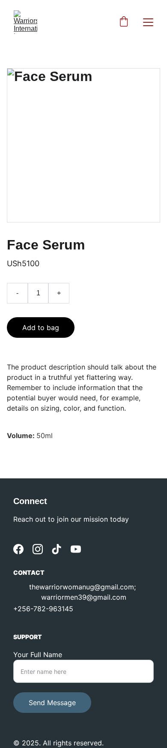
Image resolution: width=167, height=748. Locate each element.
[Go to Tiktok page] (56, 549)
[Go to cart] (123, 22)
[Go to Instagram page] (38, 549)
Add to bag (40, 327)
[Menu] (148, 22)
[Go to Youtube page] (76, 549)
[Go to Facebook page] (18, 549)
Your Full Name (37, 654)
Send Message (52, 702)
